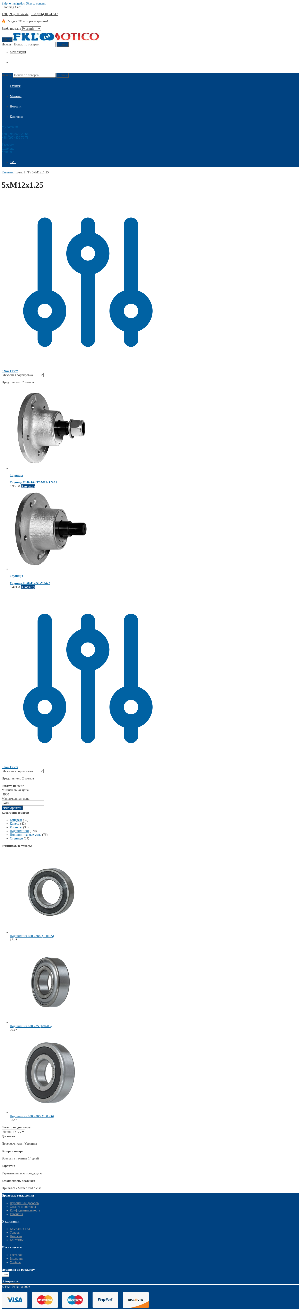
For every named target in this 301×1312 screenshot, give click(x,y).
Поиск (62, 44)
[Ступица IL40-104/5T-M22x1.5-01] (51, 468)
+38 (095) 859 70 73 (15, 137)
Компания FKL (20, 1229)
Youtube (7, 152)
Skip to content (35, 3)
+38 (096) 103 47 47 (44, 14)
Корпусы (16, 827)
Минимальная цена (15, 790)
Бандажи (16, 820)
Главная (7, 172)
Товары (15, 1232)
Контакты (17, 1240)
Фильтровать (12, 808)
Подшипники (19, 831)
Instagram (8, 148)
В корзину (28, 486)
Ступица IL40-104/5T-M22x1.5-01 (33, 482)
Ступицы (16, 475)
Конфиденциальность (25, 1210)
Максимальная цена (15, 798)
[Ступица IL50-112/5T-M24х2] (51, 569)
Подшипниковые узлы (25, 834)
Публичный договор (24, 1203)
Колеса (14, 823)
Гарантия (16, 1214)
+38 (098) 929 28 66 (15, 134)
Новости (16, 1236)
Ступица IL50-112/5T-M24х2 (30, 583)
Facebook (8, 144)
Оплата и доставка (23, 1206)
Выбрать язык (11, 28)
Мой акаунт (18, 52)
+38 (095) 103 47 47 (15, 14)
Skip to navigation (13, 3)
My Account (10, 127)
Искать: (7, 44)
